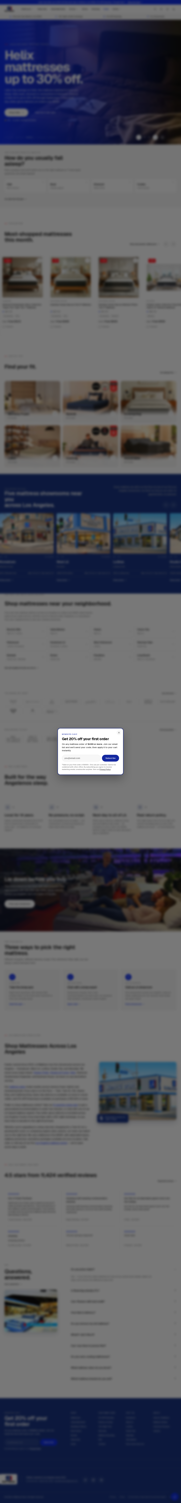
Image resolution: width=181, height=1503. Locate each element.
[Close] (119, 732)
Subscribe (110, 758)
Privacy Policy (105, 769)
